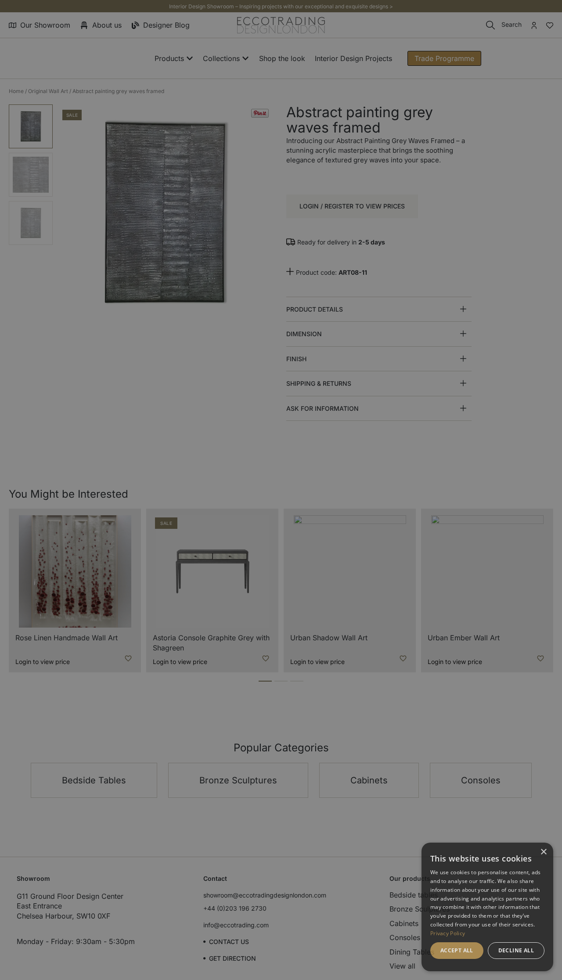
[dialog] (487, 907)
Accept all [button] (456, 950)
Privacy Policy (447, 933)
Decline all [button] (516, 950)
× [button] (543, 852)
